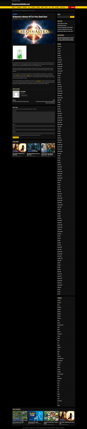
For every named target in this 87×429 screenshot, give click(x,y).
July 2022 (59, 155)
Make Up (59, 367)
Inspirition (59, 362)
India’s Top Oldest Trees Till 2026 (62, 23)
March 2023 (59, 137)
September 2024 (60, 97)
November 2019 (60, 227)
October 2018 (59, 256)
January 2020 (59, 222)
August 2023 (59, 126)
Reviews (59, 380)
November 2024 (60, 93)
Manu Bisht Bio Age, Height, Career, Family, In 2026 (65, 31)
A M (60, 424)
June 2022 (59, 158)
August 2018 (59, 260)
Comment (15, 110)
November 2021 (60, 173)
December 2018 (60, 251)
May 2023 (59, 133)
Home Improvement (60, 358)
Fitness (59, 340)
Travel (53, 7)
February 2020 (60, 220)
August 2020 (59, 207)
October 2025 (60, 68)
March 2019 (59, 244)
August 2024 (59, 100)
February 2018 (60, 273)
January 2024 (59, 115)
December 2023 (60, 117)
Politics (59, 376)
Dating (58, 329)
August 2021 (59, 180)
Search (59, 14)
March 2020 (59, 218)
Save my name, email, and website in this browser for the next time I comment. (27, 135)
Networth (38, 7)
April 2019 (59, 242)
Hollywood (59, 356)
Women (59, 405)
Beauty (59, 304)
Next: (45, 101)
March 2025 (59, 84)
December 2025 (60, 64)
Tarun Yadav (15, 18)
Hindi (58, 353)
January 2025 (59, 88)
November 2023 (60, 120)
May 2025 (59, 79)
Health (58, 351)
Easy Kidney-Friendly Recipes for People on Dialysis (65, 27)
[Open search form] (67, 7)
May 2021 (59, 186)
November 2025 (60, 66)
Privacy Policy (62, 7)
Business (59, 322)
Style (58, 387)
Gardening (59, 347)
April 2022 (59, 162)
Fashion (59, 336)
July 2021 (59, 182)
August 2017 (59, 287)
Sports (58, 385)
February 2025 (60, 86)
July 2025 (59, 75)
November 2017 (60, 280)
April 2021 (59, 189)
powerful (39, 80)
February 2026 (60, 59)
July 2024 (59, 102)
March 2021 (59, 191)
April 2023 (59, 135)
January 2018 (59, 276)
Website (14, 131)
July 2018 (59, 262)
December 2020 (60, 198)
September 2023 (60, 124)
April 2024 (59, 108)
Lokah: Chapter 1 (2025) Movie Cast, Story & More (19, 154)
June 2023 (59, 131)
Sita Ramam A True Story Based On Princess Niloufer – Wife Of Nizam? (47, 154)
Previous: (21, 100)
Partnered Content (60, 374)
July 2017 (59, 289)
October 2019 (60, 229)
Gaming (59, 345)
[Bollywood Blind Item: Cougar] (35, 416)
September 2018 (60, 258)
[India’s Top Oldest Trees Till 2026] (20, 416)
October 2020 (60, 202)
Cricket (46, 7)
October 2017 (59, 282)
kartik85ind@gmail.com (32, 423)
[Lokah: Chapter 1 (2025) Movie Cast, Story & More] (19, 147)
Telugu (58, 394)
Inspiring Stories (60, 360)
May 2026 (59, 53)
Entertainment (19, 7)
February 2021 (60, 193)
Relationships (60, 378)
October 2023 (60, 122)
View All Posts (24, 95)
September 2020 (60, 204)
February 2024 (60, 113)
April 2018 (59, 269)
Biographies (25, 7)
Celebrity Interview (60, 325)
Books (58, 320)
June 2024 (59, 104)
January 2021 (59, 195)
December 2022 (60, 144)
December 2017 (60, 278)
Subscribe (73, 7)
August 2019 (59, 233)
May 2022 (59, 160)
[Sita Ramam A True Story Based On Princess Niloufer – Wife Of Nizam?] (48, 147)
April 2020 (59, 215)
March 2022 (59, 164)
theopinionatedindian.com (21, 4)
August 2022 (59, 153)
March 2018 (59, 271)
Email (14, 127)
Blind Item (59, 316)
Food (58, 342)
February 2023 (60, 140)
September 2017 (60, 285)
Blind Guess (59, 313)
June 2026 (59, 50)
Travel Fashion (60, 400)
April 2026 (59, 55)
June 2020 (59, 211)
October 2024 (60, 95)
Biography (59, 309)
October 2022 (60, 149)
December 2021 (60, 171)
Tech (49, 7)
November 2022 (60, 146)
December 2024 (60, 91)
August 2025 (59, 73)
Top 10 (29, 7)
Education (59, 331)
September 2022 (60, 151)
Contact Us (13, 7)
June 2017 (59, 291)
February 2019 (60, 247)
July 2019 (59, 236)
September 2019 (60, 231)
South (58, 382)
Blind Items (33, 7)
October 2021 (59, 175)
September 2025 (60, 71)
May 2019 (59, 240)
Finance (42, 7)
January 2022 (59, 169)
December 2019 (60, 224)
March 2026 (59, 57)
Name (14, 124)
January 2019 (59, 249)
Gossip (58, 349)
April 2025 (59, 82)
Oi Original (59, 371)
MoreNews (58, 427)
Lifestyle (59, 365)
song (17, 75)
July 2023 (59, 129)
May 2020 (59, 213)
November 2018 (60, 253)
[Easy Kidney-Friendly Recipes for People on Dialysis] (51, 416)
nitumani (46, 424)
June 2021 (59, 184)
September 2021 (60, 178)
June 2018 (59, 265)
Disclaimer (57, 7)
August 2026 (59, 46)
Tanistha (14, 423)
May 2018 (59, 267)
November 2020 (60, 200)
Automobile (59, 302)
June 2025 (59, 77)
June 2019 (59, 238)
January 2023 (59, 142)
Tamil (58, 389)
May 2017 (59, 294)
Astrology (59, 300)
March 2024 (59, 111)
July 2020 (59, 209)
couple (28, 75)
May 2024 (59, 106)
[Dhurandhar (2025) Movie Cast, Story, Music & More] (34, 147)
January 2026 (59, 62)
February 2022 (60, 166)
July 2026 (59, 48)
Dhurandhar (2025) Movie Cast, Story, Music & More (33, 154)
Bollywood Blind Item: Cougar (62, 25)
